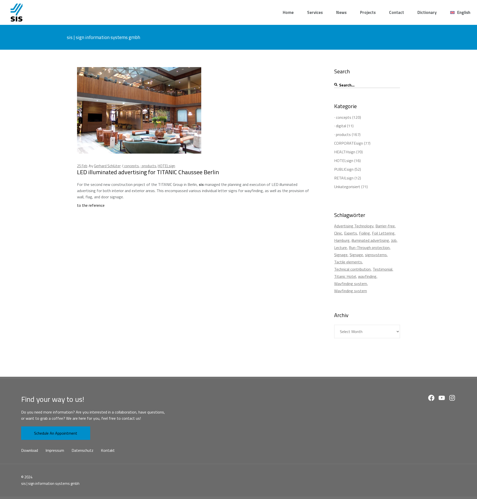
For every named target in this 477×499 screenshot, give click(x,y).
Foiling (364, 233)
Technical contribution (352, 269)
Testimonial (382, 269)
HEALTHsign (344, 152)
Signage (341, 255)
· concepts (131, 166)
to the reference (91, 205)
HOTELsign (166, 166)
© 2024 (26, 477)
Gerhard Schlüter (107, 166)
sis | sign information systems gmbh (50, 483)
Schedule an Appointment (55, 433)
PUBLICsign (344, 169)
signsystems (376, 255)
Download (29, 450)
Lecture (340, 247)
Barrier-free (385, 226)
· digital (340, 126)
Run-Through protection (369, 247)
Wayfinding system (350, 284)
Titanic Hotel (345, 276)
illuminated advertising (370, 240)
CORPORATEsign (348, 143)
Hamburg (342, 240)
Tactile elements (348, 262)
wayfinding (367, 276)
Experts (350, 233)
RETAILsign (344, 178)
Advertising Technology (353, 226)
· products (148, 166)
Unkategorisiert (347, 187)
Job (394, 240)
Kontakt (108, 450)
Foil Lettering (383, 233)
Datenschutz (82, 450)
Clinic (338, 233)
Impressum (54, 450)
